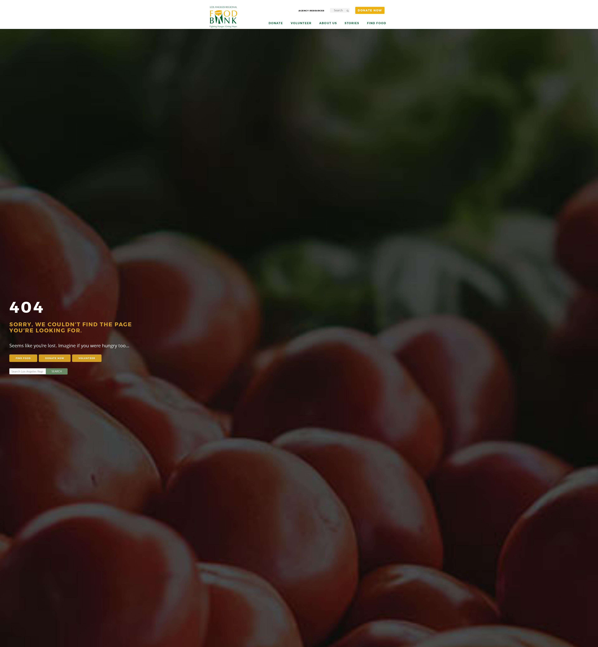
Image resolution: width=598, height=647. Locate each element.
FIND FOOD (23, 358)
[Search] (348, 10)
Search (57, 371)
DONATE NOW (54, 358)
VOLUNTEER (86, 358)
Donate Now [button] (370, 10)
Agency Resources (311, 10)
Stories (352, 23)
